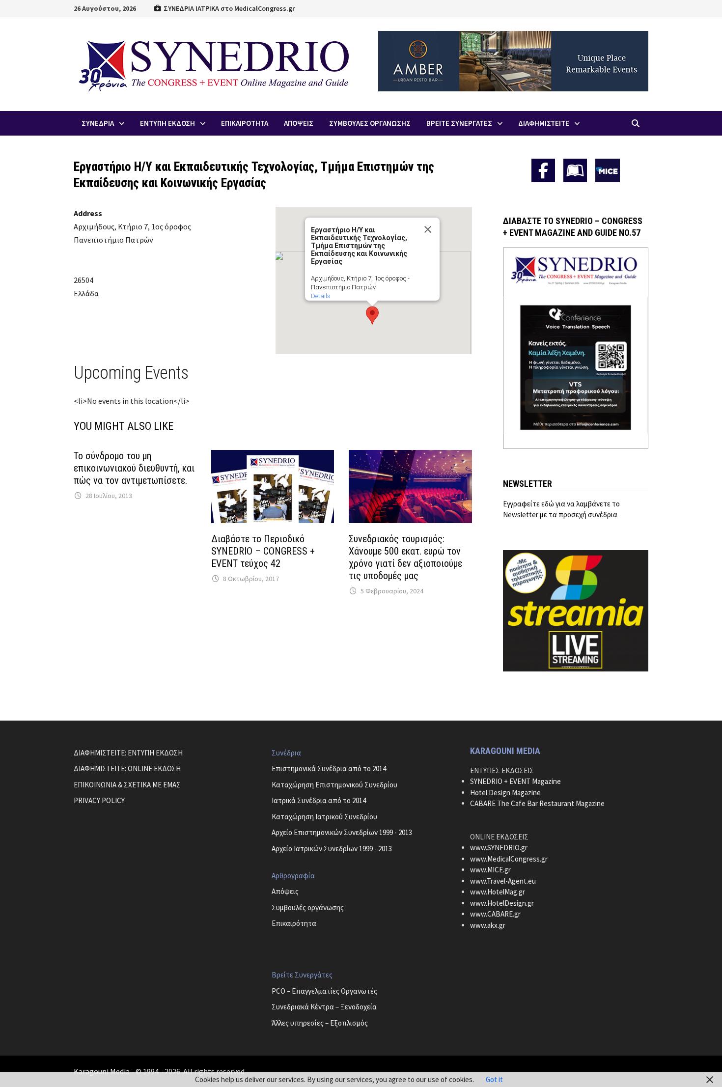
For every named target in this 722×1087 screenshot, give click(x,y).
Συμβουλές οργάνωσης (308, 907)
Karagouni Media (102, 1071)
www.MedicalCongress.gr (509, 859)
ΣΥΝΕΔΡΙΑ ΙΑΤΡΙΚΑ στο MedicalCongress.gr (228, 8)
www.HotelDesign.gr (502, 903)
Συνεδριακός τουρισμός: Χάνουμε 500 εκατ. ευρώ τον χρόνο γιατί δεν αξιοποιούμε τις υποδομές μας (405, 557)
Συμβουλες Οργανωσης (370, 123)
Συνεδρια (98, 123)
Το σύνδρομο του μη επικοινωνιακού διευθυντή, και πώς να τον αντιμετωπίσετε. (134, 468)
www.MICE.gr (490, 869)
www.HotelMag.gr (497, 891)
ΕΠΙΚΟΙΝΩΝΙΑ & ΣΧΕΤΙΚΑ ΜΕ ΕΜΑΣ (127, 784)
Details (321, 296)
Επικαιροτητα (244, 123)
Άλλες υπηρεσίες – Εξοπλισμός (320, 1023)
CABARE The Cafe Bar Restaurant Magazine (537, 803)
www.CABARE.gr (495, 914)
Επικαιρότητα (294, 923)
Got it (494, 1079)
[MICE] (607, 169)
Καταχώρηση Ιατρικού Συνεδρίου (324, 816)
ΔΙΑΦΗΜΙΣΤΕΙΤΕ (543, 123)
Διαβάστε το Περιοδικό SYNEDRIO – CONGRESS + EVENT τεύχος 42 (263, 551)
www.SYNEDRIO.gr (499, 847)
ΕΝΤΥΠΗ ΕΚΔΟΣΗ (167, 123)
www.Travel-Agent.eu (503, 881)
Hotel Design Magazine (505, 792)
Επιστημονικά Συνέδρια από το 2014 (329, 768)
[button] (372, 315)
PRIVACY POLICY (99, 800)
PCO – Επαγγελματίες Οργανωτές (324, 991)
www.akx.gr (487, 925)
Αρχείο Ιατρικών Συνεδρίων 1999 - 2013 (332, 848)
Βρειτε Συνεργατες (459, 123)
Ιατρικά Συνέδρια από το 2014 (319, 800)
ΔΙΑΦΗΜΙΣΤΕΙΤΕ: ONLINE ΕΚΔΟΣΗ (127, 768)
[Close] (428, 229)
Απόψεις (285, 891)
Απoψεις (298, 123)
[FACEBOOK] (543, 170)
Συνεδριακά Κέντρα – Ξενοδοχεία (324, 1006)
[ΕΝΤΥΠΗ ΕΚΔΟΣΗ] (575, 170)
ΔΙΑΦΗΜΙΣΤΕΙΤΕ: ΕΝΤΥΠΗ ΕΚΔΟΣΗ (128, 752)
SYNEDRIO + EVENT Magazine (515, 781)
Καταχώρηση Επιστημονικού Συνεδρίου (334, 784)
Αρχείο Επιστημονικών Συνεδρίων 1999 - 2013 (342, 832)
